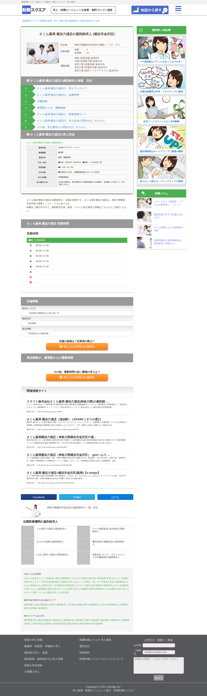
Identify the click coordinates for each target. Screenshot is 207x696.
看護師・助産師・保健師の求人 (42, 646)
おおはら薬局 (30, 578)
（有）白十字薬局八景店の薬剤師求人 (109, 582)
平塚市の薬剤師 (91, 620)
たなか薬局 (29, 585)
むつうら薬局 (83, 582)
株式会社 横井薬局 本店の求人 (103, 578)
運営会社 (84, 646)
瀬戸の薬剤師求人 (92, 604)
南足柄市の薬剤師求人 (111, 620)
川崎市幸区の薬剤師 (42, 623)
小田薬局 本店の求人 (118, 589)
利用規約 (84, 652)
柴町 (26, 608)
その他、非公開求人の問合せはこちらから (61, 127)
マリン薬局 (42, 582)
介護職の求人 (32, 671)
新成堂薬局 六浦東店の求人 (62, 582)
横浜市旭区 (72, 623)
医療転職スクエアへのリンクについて (101, 659)
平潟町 (72, 604)
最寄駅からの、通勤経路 (51, 107)
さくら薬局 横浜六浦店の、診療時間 (58, 94)
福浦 (79, 604)
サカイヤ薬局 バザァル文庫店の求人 (41, 592)
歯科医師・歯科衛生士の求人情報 (43, 659)
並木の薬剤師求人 (111, 604)
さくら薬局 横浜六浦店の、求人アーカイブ (62, 88)
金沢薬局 (64, 592)
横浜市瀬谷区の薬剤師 (49, 620)
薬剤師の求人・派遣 (36, 652)
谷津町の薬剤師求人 (58, 604)
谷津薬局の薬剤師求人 (66, 585)
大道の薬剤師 (41, 604)
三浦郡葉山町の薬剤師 (72, 620)
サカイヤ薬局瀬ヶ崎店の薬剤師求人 (55, 578)
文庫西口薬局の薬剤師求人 (93, 589)
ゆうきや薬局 (80, 578)
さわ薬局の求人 (71, 589)
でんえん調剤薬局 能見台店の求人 (46, 589)
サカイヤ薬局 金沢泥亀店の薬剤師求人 (96, 585)
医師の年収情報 (33, 665)
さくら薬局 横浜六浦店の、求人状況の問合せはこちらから (71, 120)
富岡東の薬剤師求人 (39, 608)
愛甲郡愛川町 (30, 620)
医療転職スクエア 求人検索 (95, 639)
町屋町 (124, 604)
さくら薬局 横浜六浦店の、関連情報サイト (62, 114)
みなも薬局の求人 (45, 585)
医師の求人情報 (33, 639)
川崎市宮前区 (59, 623)
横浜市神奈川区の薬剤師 (91, 623)
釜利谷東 (28, 604)
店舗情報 (42, 101)
